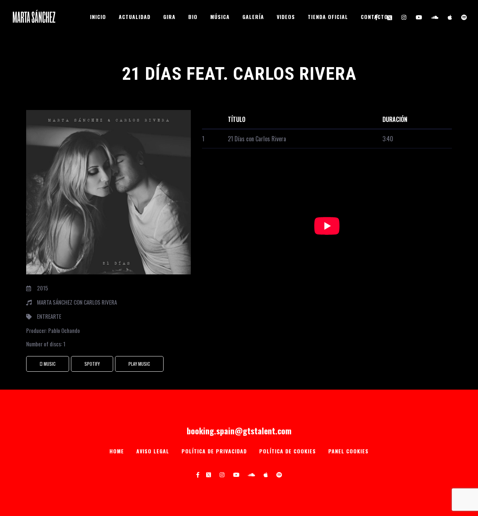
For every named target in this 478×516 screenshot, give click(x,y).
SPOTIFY (92, 364)
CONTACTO (374, 17)
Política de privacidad (214, 451)
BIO (193, 17)
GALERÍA (253, 17)
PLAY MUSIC (139, 364)
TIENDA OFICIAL (328, 17)
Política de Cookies (287, 451)
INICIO (98, 17)
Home (116, 451)
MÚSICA (220, 17)
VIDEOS (286, 17)
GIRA (169, 17)
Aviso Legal (152, 451)
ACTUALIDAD (134, 17)
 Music (48, 364)
